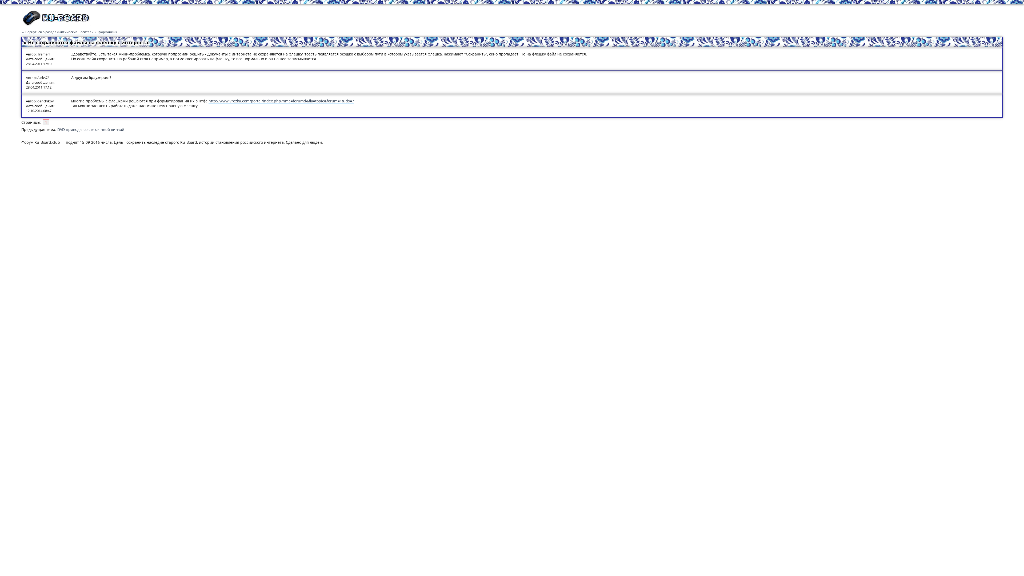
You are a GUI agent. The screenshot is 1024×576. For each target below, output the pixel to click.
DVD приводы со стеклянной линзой (90, 129)
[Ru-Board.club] (56, 24)
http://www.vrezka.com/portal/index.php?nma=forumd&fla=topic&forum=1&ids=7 (281, 100)
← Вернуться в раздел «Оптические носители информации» (69, 32)
